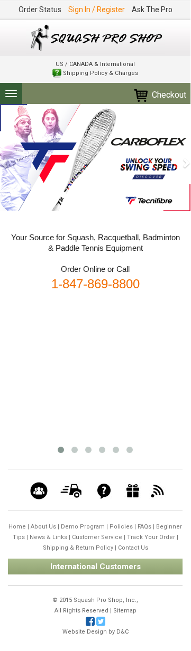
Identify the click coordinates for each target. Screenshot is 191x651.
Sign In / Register (96, 9)
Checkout (168, 95)
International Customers (95, 566)
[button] (5, 157)
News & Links (48, 537)
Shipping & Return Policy (78, 547)
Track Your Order (151, 537)
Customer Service (97, 537)
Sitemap (125, 610)
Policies (121, 526)
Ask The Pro (152, 9)
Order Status (40, 9)
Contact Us (133, 547)
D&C (122, 631)
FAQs (144, 526)
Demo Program (83, 526)
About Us (43, 526)
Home (17, 526)
